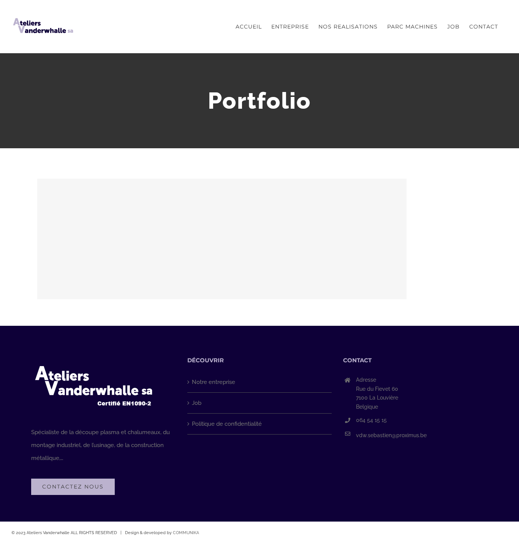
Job (196, 403)
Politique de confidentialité (227, 423)
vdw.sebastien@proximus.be (391, 435)
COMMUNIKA (186, 532)
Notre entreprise (213, 382)
